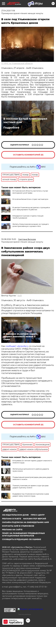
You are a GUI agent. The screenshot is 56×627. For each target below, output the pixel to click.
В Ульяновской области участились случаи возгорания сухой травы (30, 192)
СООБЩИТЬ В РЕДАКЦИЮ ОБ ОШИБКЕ (21, 539)
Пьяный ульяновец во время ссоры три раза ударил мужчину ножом (30, 487)
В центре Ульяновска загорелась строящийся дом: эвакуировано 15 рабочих (31, 209)
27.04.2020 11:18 (8, 10)
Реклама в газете (11, 518)
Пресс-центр (38, 515)
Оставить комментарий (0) (28, 155)
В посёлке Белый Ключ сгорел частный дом (25, 120)
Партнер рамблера (24, 614)
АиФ (19, 295)
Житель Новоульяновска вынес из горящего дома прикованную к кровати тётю (31, 225)
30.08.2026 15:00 (8, 239)
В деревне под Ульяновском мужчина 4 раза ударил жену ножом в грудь (31, 495)
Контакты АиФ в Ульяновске (18, 526)
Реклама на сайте (12, 529)
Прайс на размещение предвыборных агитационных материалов (23, 534)
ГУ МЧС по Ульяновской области (17, 63)
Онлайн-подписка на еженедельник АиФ (25, 522)
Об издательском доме (15, 515)
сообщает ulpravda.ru (17, 346)
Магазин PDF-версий (34, 518)
